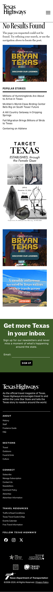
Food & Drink (8, 455)
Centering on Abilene (15, 128)
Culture (6, 459)
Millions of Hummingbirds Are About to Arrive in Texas (23, 97)
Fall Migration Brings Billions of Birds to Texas (24, 122)
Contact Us (8, 482)
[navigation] (48, 12)
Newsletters (8, 486)
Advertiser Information (12, 497)
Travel (5, 447)
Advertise (7, 494)
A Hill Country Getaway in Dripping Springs (22, 114)
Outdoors (7, 451)
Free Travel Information (13, 524)
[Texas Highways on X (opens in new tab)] (21, 540)
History (6, 420)
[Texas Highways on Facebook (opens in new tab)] (6, 540)
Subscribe (7, 474)
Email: (7, 354)
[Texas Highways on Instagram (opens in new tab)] (13, 540)
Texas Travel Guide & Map (14, 517)
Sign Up (26, 363)
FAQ (4, 432)
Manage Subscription (12, 478)
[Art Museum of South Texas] (25, 224)
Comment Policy (10, 490)
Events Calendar (10, 521)
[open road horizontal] (25, 305)
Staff (5, 424)
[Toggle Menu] (48, 12)
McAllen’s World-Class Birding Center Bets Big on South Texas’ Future (24, 106)
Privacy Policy (41, 582)
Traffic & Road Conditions (14, 513)
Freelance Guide (9, 428)
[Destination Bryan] (25, 80)
